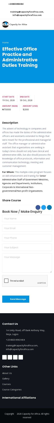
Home (5, 42)
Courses (6, 384)
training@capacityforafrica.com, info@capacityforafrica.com (27, 13)
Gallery (5, 378)
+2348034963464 (15, 4)
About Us (7, 373)
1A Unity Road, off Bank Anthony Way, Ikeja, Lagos (25, 332)
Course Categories (12, 389)
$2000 (26, 109)
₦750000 (6, 109)
